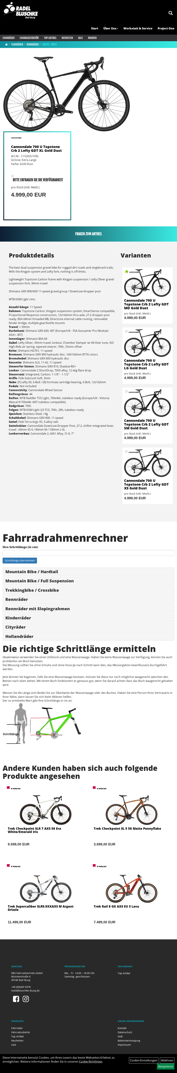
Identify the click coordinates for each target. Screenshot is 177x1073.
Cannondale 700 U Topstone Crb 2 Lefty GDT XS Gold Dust (146, 484)
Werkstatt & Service (137, 28)
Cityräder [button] (15, 627)
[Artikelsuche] (171, 13)
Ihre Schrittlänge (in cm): (20, 547)
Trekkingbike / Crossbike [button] (32, 590)
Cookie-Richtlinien (90, 1061)
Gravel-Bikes (49, 44)
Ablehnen (167, 1060)
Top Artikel (50, 38)
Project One (166, 28)
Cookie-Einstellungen (143, 1060)
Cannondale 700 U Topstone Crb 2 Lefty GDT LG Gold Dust (146, 364)
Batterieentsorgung (129, 1040)
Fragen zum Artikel (88, 234)
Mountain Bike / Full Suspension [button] (39, 581)
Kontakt (122, 1028)
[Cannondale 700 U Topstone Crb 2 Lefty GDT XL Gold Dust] (66, 94)
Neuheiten (67, 38)
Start (94, 28)
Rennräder (33, 44)
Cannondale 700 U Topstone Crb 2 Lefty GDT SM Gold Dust (146, 424)
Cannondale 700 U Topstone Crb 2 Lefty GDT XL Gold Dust (36, 148)
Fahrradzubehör (29, 38)
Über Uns (110, 28)
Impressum (124, 1044)
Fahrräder (9, 38)
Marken (92, 38)
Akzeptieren (165, 1066)
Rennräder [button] (16, 599)
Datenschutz (125, 1032)
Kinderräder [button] (18, 618)
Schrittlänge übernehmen (20, 560)
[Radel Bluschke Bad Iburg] (21, 10)
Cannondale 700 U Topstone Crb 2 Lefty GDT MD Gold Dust (146, 304)
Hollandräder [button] (19, 636)
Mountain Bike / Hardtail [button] (31, 571)
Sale (80, 38)
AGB (120, 1036)
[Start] (6, 44)
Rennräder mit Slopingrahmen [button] (37, 608)
